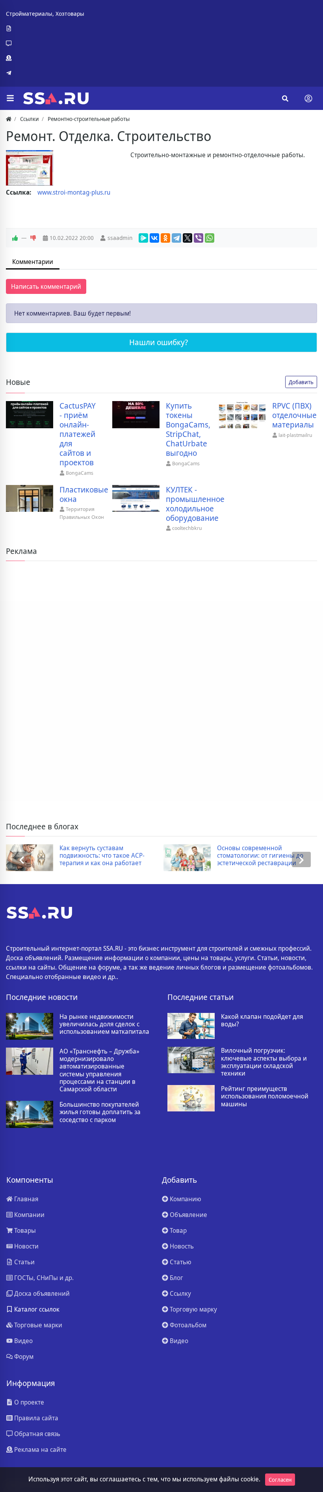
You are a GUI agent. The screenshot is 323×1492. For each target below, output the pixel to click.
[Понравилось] (15, 238)
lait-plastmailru (295, 434)
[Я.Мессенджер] (143, 238)
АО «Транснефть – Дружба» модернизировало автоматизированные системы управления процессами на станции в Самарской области (99, 1070)
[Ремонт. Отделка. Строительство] (29, 168)
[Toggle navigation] (308, 98)
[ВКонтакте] (154, 238)
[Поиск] (285, 98)
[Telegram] (45, 72)
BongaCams (79, 472)
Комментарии (32, 261)
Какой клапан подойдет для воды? (262, 1020)
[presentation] (21, 859)
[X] (187, 238)
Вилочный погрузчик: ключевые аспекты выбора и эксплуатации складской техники (264, 1062)
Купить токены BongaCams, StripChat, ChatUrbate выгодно (188, 429)
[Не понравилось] (33, 238)
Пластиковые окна (83, 494)
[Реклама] (45, 58)
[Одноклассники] (165, 238)
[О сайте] (45, 28)
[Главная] (8, 119)
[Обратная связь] (45, 43)
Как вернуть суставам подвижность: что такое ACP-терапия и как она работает (102, 855)
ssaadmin (120, 238)
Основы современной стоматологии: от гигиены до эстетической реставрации (260, 855)
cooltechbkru (187, 527)
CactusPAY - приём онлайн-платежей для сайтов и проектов (77, 434)
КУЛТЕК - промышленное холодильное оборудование (195, 504)
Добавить (301, 382)
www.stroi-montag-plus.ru (73, 192)
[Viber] (198, 238)
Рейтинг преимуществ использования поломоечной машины (264, 1096)
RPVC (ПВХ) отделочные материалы (294, 415)
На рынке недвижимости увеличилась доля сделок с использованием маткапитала (104, 1024)
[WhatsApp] (209, 238)
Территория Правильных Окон (81, 512)
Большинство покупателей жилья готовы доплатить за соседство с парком (100, 1112)
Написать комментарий (46, 286)
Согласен (280, 1479)
